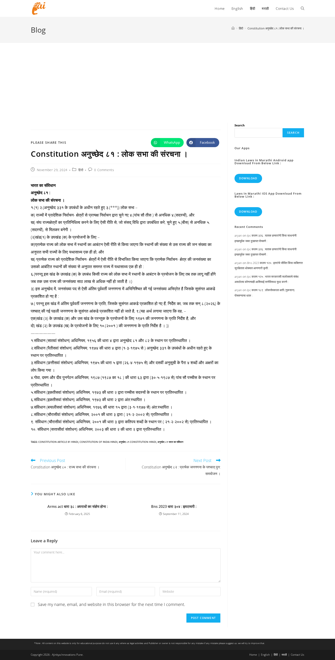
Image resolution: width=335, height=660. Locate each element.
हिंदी (80, 170)
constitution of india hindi (98, 441)
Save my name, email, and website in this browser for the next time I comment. (111, 604)
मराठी (284, 655)
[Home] (233, 28)
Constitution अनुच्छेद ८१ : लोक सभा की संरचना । (275, 28)
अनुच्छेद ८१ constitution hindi (137, 441)
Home (253, 655)
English (265, 655)
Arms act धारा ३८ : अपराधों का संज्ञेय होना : (77, 506)
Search (239, 125)
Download (248, 178)
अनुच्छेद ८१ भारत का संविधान (170, 441)
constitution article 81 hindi (58, 441)
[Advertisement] (167, 77)
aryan (238, 235)
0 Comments (104, 170)
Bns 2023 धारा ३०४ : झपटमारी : (173, 506)
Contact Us (297, 655)
